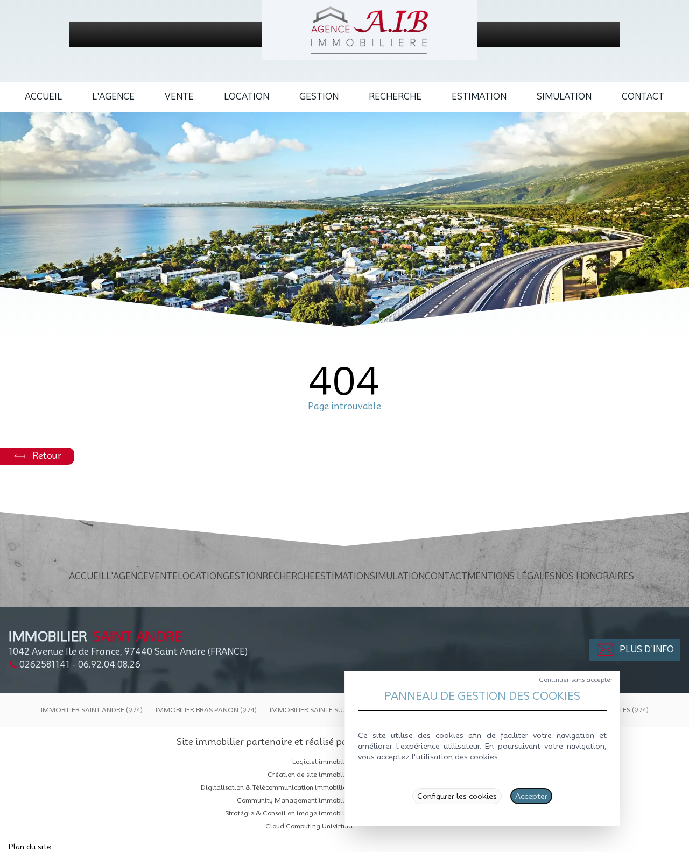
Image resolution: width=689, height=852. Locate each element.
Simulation (564, 96)
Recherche (395, 96)
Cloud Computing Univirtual (309, 826)
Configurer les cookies (457, 796)
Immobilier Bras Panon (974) (206, 710)
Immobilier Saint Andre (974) (92, 710)
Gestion (319, 96)
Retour (46, 456)
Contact (643, 96)
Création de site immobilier (310, 774)
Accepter (531, 796)
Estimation (479, 96)
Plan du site (30, 846)
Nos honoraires (594, 576)
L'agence (113, 96)
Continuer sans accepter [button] (576, 680)
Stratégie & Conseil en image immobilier (289, 813)
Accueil (43, 96)
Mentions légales (511, 576)
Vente (179, 96)
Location (246, 96)
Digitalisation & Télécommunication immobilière (277, 787)
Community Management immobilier (295, 800)
